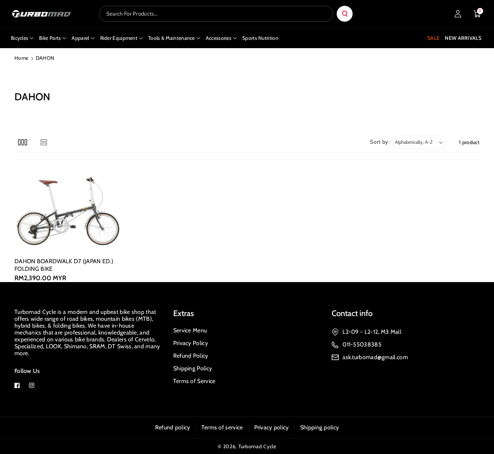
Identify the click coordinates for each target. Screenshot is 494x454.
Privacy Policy (190, 343)
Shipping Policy (192, 368)
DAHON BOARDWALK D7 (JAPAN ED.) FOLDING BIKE (63, 265)
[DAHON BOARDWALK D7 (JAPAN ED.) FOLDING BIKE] (68, 207)
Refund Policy (190, 355)
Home (21, 58)
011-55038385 (362, 344)
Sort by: (380, 142)
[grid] (22, 142)
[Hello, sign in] (458, 14)
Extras (183, 313)
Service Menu (190, 330)
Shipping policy (319, 427)
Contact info (352, 313)
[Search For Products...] (345, 14)
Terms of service (222, 427)
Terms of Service (194, 381)
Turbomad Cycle (257, 446)
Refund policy (172, 427)
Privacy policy (271, 427)
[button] (477, 14)
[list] (43, 142)
